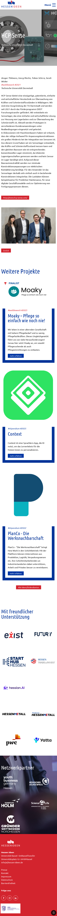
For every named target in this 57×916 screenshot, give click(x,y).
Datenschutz (7, 880)
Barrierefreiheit (8, 883)
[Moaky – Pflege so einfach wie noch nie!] (29, 291)
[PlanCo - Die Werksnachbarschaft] (29, 494)
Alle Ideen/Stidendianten (28, 587)
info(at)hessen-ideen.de (12, 862)
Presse (4, 870)
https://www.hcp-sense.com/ (15, 197)
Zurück (6, 250)
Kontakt (4, 873)
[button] (1, 10)
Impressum (6, 876)
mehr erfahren (16, 356)
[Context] (29, 395)
